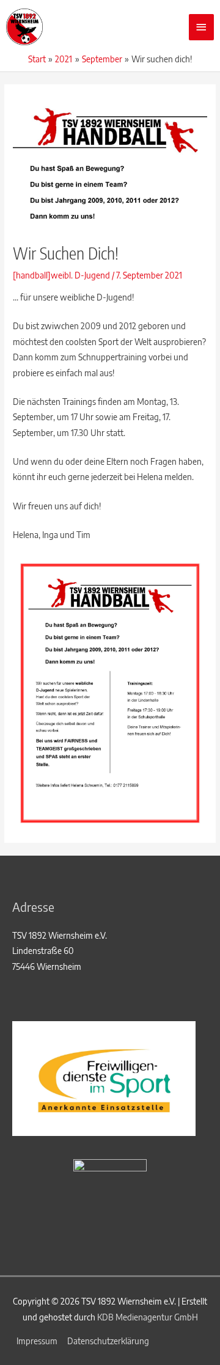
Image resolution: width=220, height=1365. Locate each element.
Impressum (36, 1341)
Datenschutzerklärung (108, 1341)
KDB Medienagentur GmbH (147, 1317)
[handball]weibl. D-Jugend (61, 275)
